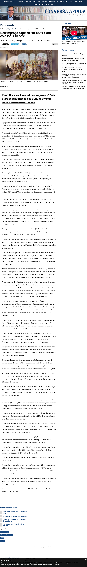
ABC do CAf (63, 1)
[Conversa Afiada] (43, 19)
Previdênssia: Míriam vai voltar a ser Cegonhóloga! (15, 520)
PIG (39, 1)
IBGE (2, 538)
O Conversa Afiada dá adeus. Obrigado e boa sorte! (74, 54)
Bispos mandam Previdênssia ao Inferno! (14, 524)
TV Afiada (80, 1)
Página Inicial (10, 1)
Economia (28, 1)
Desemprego (5, 532)
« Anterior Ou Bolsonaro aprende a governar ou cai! (14, 547)
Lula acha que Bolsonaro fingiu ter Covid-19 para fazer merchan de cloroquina (74, 87)
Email (25, 44)
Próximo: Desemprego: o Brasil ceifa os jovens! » (45, 547)
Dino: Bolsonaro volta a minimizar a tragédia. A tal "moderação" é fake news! (72, 69)
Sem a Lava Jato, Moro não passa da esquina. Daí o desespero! (73, 42)
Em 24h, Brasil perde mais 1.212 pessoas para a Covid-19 (74, 64)
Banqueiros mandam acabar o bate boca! (15, 512)
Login (70, 1)
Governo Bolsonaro (7, 535)
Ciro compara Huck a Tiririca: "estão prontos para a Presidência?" (73, 59)
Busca (52, 4)
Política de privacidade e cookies (49, 565)
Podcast (44, 1)
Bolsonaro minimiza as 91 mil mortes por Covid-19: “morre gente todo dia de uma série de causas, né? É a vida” (74, 75)
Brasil (34, 1)
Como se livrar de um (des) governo (15, 516)
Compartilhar (16, 44)
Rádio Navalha (53, 1)
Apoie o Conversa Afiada (41, 4)
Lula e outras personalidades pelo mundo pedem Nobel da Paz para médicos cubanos (74, 82)
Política (20, 1)
